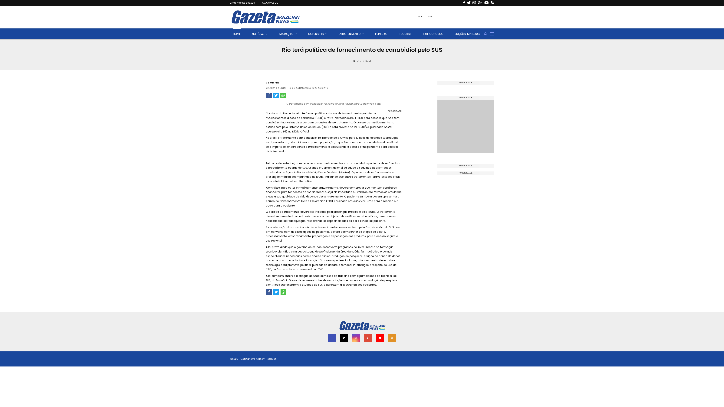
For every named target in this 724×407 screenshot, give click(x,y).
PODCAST (405, 34)
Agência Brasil (277, 88)
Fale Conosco (433, 34)
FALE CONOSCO (269, 2)
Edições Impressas (467, 34)
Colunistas (316, 34)
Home (237, 34)
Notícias (258, 34)
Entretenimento (350, 34)
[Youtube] (486, 3)
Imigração (286, 34)
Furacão (381, 34)
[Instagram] (474, 3)
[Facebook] (464, 3)
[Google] (480, 3)
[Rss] (492, 3)
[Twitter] (469, 3)
